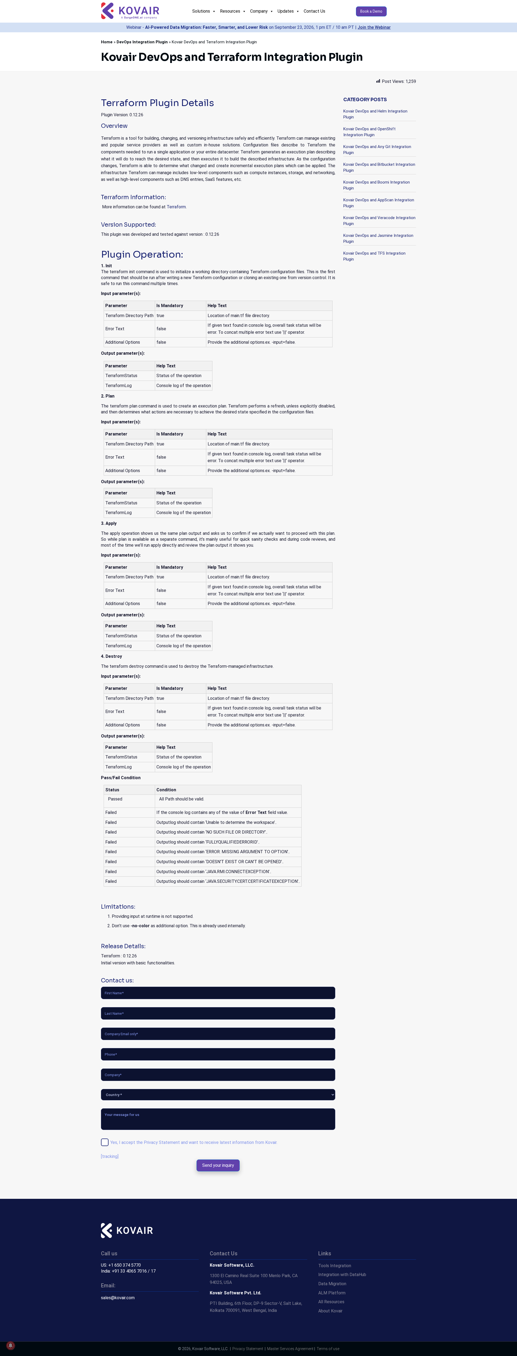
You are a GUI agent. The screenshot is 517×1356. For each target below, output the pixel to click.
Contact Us (314, 11)
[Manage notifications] (10, 1345)
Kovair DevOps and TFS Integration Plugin (374, 256)
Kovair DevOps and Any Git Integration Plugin (377, 149)
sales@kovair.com (118, 1297)
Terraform (176, 206)
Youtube (127, 1319)
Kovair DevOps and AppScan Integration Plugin (378, 203)
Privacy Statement (162, 1142)
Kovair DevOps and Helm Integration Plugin (375, 114)
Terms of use (328, 1349)
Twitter (105, 1319)
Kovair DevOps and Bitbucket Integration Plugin (379, 167)
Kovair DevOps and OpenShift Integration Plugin (369, 132)
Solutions (201, 11)
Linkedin (116, 1319)
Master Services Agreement (290, 1349)
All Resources (331, 1301)
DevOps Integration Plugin (142, 42)
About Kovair (330, 1310)
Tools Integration (334, 1265)
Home (107, 42)
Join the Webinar (374, 27)
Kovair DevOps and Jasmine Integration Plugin (378, 238)
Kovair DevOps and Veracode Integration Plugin (379, 220)
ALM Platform (331, 1292)
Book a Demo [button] (371, 11)
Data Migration (332, 1283)
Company (259, 11)
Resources (230, 11)
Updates (286, 11)
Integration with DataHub (342, 1274)
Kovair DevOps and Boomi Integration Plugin (376, 185)
